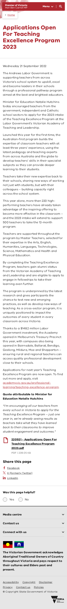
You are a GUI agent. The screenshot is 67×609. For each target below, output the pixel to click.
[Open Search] (60, 6)
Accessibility (11, 582)
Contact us (23, 587)
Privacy (8, 587)
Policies (39, 587)
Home (11, 15)
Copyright (29, 582)
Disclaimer (46, 582)
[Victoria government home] (57, 599)
